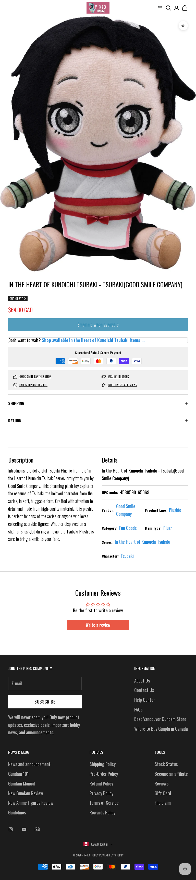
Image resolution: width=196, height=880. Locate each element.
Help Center (144, 699)
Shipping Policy (103, 764)
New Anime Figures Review (30, 802)
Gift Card (163, 793)
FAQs (138, 709)
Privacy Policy (101, 793)
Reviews (161, 783)
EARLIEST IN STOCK (118, 376)
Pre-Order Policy (104, 773)
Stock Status (166, 764)
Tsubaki (127, 555)
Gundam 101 (18, 773)
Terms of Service (104, 802)
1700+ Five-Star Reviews (122, 385)
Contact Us (144, 690)
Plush (168, 528)
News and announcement (29, 764)
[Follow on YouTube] (24, 829)
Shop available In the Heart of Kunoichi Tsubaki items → (93, 340)
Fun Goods (128, 528)
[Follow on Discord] (37, 829)
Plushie (175, 510)
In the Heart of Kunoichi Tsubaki (142, 541)
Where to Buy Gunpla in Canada (161, 728)
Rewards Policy (102, 812)
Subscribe (44, 701)
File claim (163, 802)
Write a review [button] (98, 625)
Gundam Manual (21, 783)
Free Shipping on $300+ (33, 385)
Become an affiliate (171, 773)
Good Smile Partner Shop (35, 376)
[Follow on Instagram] (10, 829)
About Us (142, 680)
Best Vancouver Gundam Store (160, 719)
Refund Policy (101, 783)
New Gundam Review (25, 793)
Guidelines (17, 812)
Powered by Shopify (111, 855)
